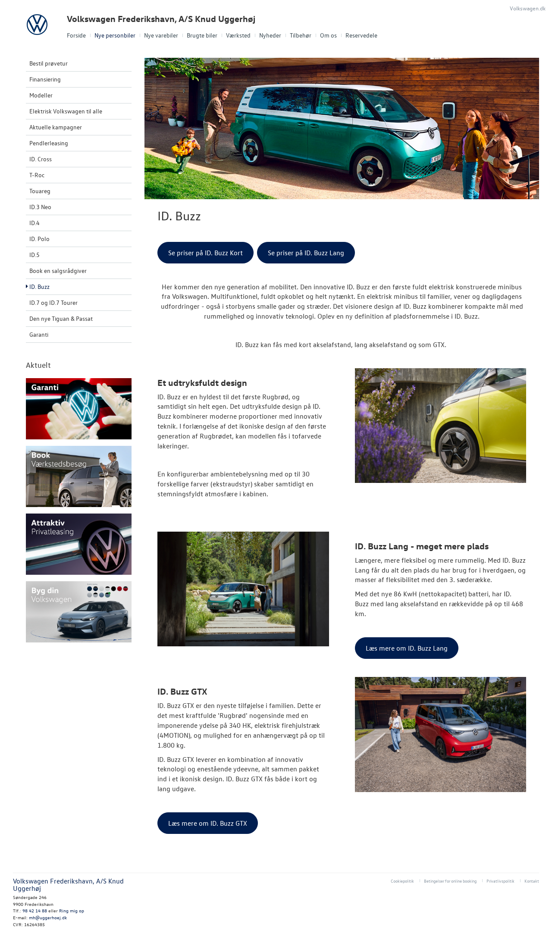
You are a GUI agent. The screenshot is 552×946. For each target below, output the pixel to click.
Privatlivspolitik (500, 880)
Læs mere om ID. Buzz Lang (407, 648)
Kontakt (531, 880)
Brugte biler (202, 35)
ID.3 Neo (40, 207)
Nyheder (270, 35)
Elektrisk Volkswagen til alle (65, 111)
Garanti (38, 334)
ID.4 (34, 223)
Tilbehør (300, 35)
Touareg (39, 191)
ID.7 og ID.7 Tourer (53, 302)
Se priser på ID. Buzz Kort (205, 252)
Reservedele (361, 35)
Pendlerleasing (48, 143)
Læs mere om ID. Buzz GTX (207, 823)
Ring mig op (71, 910)
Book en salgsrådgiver (58, 270)
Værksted (238, 35)
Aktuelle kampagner (55, 127)
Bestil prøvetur (48, 63)
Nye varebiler (161, 35)
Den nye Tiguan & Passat (61, 318)
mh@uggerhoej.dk (48, 917)
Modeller (41, 95)
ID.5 (34, 255)
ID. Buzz (39, 286)
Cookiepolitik (402, 880)
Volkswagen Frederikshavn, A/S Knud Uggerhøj (161, 19)
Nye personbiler (114, 35)
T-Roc (36, 175)
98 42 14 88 (34, 910)
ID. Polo (39, 239)
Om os (328, 35)
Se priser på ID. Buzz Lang (306, 252)
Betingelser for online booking (450, 880)
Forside (76, 35)
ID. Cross (40, 159)
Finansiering (45, 79)
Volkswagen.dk (528, 8)
